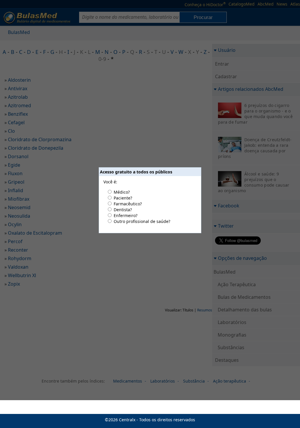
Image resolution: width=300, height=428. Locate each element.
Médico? (122, 192)
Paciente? (123, 198)
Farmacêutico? (128, 204)
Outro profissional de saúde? (142, 221)
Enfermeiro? (125, 215)
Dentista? (123, 209)
